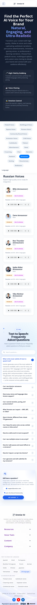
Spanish (5, 560)
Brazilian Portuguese (9, 564)
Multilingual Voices (26, 125)
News (26, 147)
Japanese (21, 568)
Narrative (29, 152)
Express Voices (10, 129)
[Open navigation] (4, 4)
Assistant (12, 156)
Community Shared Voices (18, 134)
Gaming (11, 161)
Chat (18, 152)
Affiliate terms (18, 596)
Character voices (23, 586)
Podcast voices (7, 579)
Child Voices (27, 138)
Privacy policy (21, 593)
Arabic (5, 568)
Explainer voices (22, 583)
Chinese (12, 568)
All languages (25, 571)
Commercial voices (8, 586)
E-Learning (8, 152)
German (29, 564)
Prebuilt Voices (9, 125)
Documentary (23, 161)
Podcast (25, 143)
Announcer (24, 156)
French (21, 564)
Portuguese (21, 560)
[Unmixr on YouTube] (18, 600)
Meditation (18, 165)
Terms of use (31, 593)
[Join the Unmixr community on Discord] (31, 604)
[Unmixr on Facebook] (14, 600)
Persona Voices (26, 129)
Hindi (13, 560)
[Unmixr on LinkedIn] (23, 600)
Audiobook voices (21, 579)
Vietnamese (6, 571)
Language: (5, 170)
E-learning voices (8, 583)
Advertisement (14, 147)
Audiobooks (13, 143)
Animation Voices (11, 138)
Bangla (16, 571)
